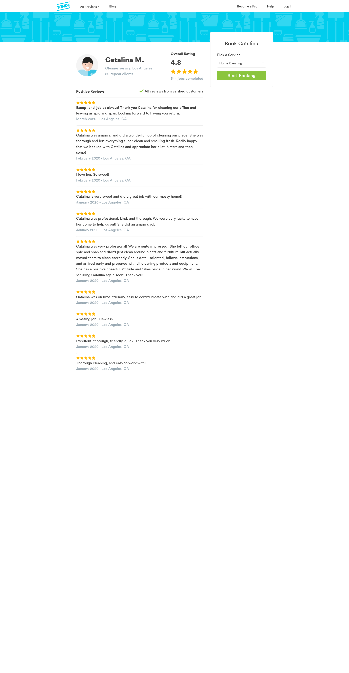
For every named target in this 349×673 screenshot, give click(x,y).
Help (270, 6)
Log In (288, 6)
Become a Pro (247, 6)
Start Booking (241, 75)
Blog (112, 6)
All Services (88, 7)
